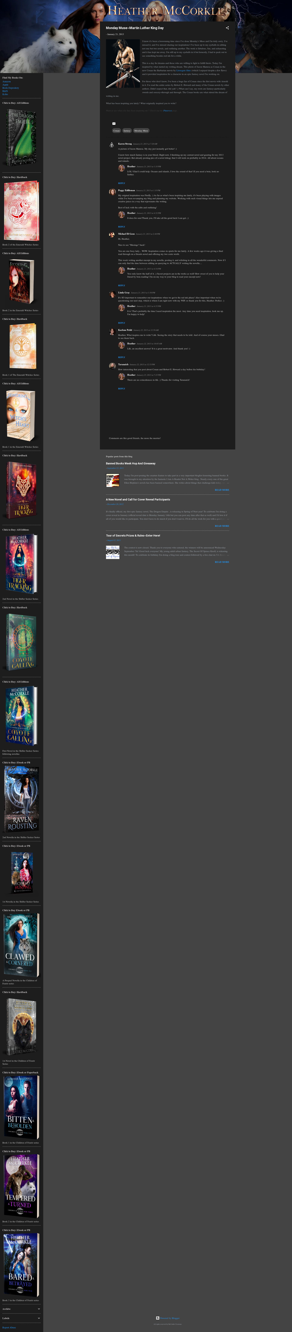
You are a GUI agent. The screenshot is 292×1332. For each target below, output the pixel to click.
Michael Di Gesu (126, 233)
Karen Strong (125, 143)
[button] (227, 28)
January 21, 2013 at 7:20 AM (145, 143)
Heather (131, 166)
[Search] (233, 8)
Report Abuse (9, 1327)
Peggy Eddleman (126, 190)
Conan (116, 130)
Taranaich (123, 364)
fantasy (127, 130)
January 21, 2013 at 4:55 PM (149, 306)
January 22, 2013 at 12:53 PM (142, 364)
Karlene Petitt (125, 330)
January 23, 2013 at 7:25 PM (149, 375)
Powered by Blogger (169, 1318)
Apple (5, 84)
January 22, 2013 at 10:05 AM (149, 343)
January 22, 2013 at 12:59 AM (146, 330)
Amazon (6, 81)
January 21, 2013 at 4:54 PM (149, 268)
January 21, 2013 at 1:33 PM (149, 166)
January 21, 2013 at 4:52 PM (149, 213)
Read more (222, 489)
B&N (5, 91)
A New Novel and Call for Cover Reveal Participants (138, 499)
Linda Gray (124, 292)
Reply (121, 183)
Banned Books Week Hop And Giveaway (130, 463)
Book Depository (10, 87)
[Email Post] (114, 124)
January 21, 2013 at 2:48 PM (148, 233)
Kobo (5, 94)
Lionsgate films (183, 70)
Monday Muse (141, 130)
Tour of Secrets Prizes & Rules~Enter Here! (133, 535)
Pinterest (167, 110)
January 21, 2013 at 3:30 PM (143, 292)
